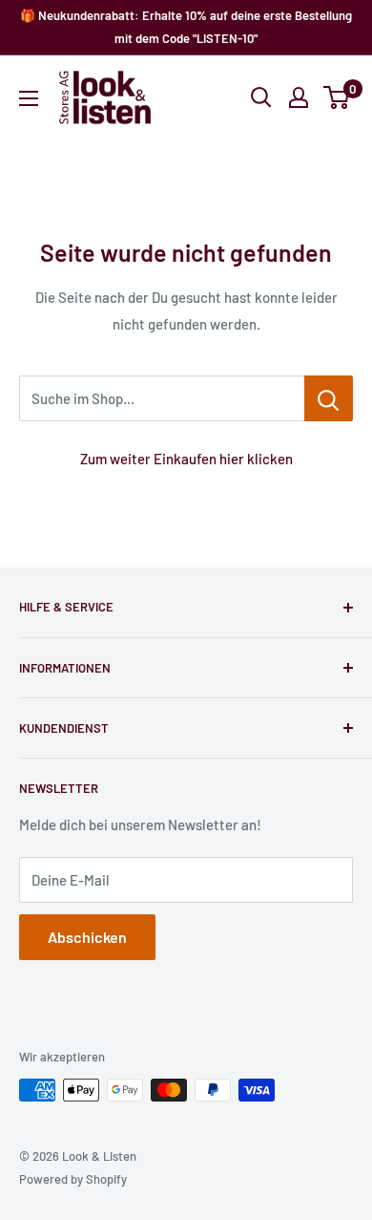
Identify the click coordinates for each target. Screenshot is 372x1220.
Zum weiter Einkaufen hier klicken (186, 458)
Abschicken (87, 937)
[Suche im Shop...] (328, 398)
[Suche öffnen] (261, 97)
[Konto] (298, 97)
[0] (337, 97)
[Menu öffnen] (28, 98)
